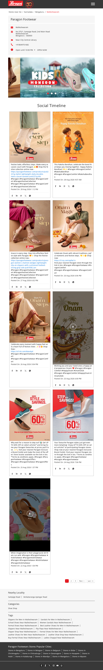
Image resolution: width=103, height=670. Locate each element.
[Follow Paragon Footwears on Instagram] (53, 665)
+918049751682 (22, 44)
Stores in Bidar (69, 650)
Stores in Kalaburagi (23, 656)
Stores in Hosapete (72, 653)
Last (89, 581)
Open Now (42, 50)
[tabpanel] (51, 77)
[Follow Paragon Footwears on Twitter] (49, 665)
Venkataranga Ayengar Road (35, 597)
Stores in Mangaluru (61, 656)
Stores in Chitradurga (31, 653)
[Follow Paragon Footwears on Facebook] (41, 665)
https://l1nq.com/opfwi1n (65, 260)
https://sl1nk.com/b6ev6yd (22, 351)
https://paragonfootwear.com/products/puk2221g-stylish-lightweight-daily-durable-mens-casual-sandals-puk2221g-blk (29, 174)
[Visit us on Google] (45, 665)
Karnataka (28, 12)
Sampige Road (14, 597)
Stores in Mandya (42, 656)
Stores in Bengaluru (16, 650)
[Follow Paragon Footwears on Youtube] (57, 665)
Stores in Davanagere (52, 653)
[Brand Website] (61, 665)
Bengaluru (39, 12)
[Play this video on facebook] (73, 328)
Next (81, 581)
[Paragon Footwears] (20, 4)
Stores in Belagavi (35, 650)
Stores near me (15, 12)
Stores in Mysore (79, 656)
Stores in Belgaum (52, 650)
